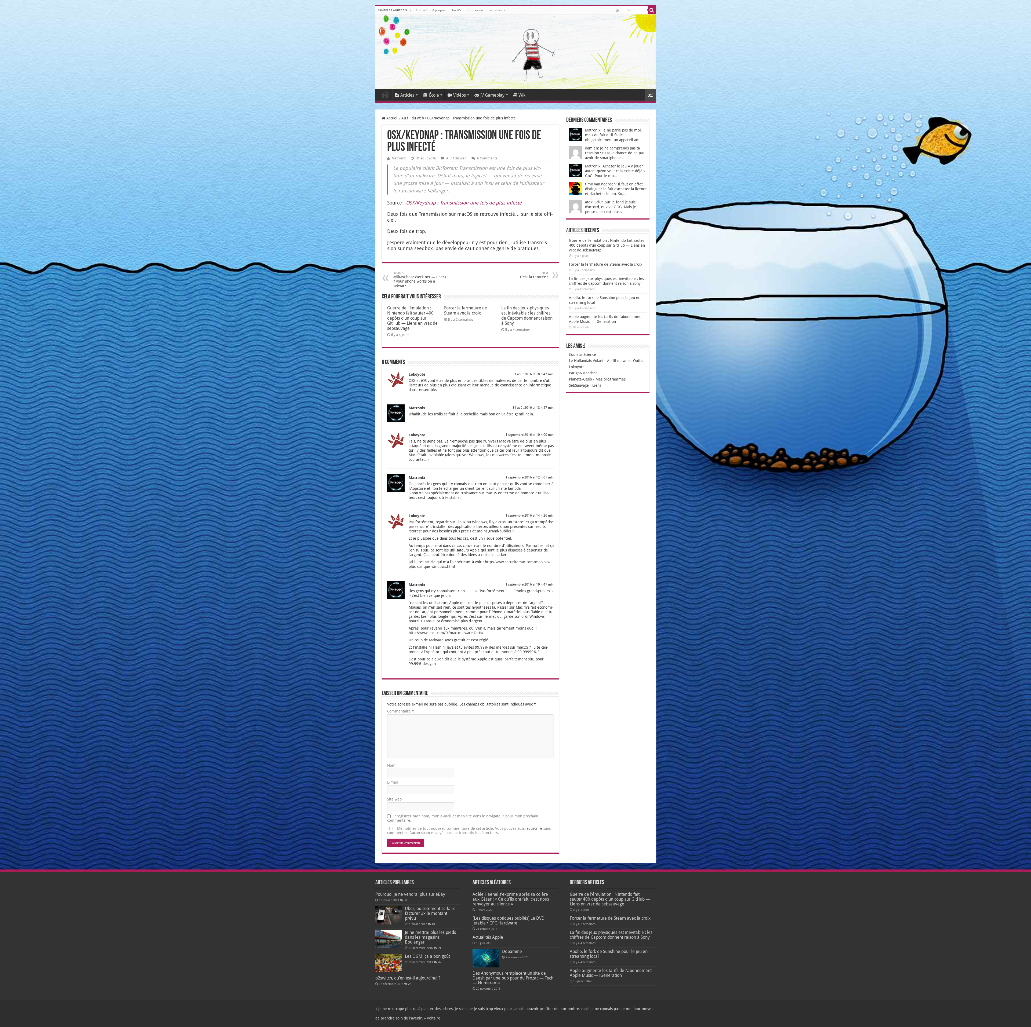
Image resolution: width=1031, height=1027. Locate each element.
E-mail (392, 782)
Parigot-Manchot (583, 373)
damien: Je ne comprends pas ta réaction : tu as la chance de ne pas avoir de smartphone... (614, 153)
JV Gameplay (492, 95)
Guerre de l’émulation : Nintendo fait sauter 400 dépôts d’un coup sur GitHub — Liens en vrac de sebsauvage (412, 318)
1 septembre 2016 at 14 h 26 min (530, 515)
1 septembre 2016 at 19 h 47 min (530, 584)
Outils (638, 361)
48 (433, 924)
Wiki (522, 95)
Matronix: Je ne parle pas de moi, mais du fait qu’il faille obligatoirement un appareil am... (614, 135)
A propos (438, 10)
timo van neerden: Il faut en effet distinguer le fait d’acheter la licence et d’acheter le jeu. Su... (616, 189)
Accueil (385, 94)
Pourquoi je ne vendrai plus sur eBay (410, 894)
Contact (421, 10)
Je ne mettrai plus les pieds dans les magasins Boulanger (430, 937)
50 (405, 900)
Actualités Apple (488, 937)
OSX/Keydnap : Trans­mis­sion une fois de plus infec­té (464, 203)
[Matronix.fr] (515, 51)
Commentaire (400, 711)
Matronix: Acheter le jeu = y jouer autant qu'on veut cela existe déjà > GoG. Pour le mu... (615, 171)
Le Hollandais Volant (586, 361)
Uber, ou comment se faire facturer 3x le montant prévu (430, 913)
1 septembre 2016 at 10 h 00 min (530, 435)
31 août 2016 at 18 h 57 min (533, 408)
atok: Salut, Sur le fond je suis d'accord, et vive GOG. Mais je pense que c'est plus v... (610, 207)
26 (439, 962)
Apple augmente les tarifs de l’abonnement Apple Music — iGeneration (611, 973)
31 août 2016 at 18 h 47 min (533, 374)
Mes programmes (611, 379)
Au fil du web (412, 118)
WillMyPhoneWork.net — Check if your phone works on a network (419, 279)
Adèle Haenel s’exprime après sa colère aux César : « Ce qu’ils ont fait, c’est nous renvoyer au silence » (511, 899)
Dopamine (512, 951)
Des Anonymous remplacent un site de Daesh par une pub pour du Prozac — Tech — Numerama (513, 978)
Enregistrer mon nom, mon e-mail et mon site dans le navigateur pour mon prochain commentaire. (462, 818)
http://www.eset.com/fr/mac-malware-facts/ (446, 633)
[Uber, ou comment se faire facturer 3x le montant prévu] (388, 915)
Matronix (399, 158)
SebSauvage (579, 385)
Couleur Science (582, 354)
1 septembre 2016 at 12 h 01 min (530, 477)
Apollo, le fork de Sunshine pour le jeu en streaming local (609, 954)
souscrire (534, 828)
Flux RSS (456, 10)
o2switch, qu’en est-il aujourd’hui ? (407, 978)
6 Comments (487, 158)
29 (439, 948)
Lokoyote (417, 374)
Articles (407, 95)
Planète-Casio (580, 379)
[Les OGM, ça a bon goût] (388, 963)
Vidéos (459, 95)
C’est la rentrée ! (534, 275)
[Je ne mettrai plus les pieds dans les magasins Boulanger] (388, 939)
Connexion (475, 10)
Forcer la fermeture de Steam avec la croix (465, 310)
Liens (596, 385)
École (434, 95)
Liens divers (496, 10)
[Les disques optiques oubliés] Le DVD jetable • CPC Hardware (508, 921)
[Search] (652, 10)
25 (409, 984)
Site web (394, 799)
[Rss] (618, 10)
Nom (391, 765)
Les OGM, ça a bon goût (427, 956)
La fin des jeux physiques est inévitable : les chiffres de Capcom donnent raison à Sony (527, 315)
